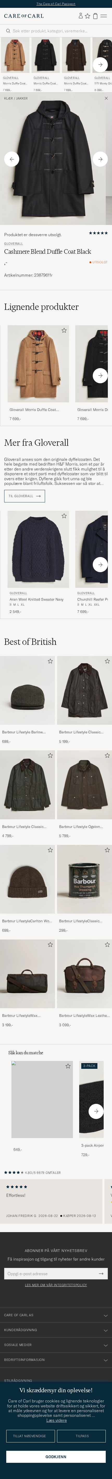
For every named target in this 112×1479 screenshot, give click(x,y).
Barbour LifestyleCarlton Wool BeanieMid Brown (27, 921)
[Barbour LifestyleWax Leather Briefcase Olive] (84, 1011)
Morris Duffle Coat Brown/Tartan (75, 83)
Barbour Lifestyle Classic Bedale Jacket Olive (22, 827)
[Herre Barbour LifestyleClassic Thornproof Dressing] (84, 879)
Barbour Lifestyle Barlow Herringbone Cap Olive (22, 732)
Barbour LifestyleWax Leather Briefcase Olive (83, 1015)
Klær (8, 98)
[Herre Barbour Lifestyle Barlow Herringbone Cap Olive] (27, 690)
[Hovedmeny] (103, 16)
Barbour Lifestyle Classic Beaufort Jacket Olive (80, 732)
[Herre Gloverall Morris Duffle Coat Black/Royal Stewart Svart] (46, 55)
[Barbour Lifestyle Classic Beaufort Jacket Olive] (84, 728)
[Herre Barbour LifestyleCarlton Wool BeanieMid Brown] (27, 879)
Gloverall (10, 78)
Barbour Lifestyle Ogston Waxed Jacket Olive (79, 827)
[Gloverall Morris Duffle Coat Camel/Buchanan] (38, 405)
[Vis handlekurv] (95, 16)
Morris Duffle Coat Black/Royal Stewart (45, 83)
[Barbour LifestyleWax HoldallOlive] (27, 1011)
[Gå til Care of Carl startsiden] (24, 16)
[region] (56, 1201)
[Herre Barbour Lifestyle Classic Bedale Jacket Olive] (27, 784)
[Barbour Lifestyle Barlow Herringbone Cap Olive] (27, 728)
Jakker (22, 98)
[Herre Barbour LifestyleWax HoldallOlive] (27, 973)
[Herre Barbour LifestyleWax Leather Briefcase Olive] (84, 973)
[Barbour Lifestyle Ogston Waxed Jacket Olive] (84, 822)
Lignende (41, 306)
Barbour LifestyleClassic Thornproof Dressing (79, 921)
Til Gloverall (21, 496)
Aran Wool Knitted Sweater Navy (36, 599)
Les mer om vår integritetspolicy (56, 1285)
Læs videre (56, 1420)
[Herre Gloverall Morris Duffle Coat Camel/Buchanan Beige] (15, 55)
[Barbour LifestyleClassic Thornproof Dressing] (84, 917)
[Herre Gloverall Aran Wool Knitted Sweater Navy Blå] (38, 549)
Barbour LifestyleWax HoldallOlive (20, 1015)
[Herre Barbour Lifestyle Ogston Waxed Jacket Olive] (84, 784)
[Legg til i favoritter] (63, 331)
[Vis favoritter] (87, 16)
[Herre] (42, 1099)
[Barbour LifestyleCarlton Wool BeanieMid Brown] (27, 917)
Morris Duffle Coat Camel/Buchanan (14, 83)
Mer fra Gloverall (36, 442)
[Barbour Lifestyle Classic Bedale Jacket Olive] (27, 822)
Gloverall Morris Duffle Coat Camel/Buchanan (33, 410)
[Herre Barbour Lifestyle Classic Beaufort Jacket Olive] (84, 690)
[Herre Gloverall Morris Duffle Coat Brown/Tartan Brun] (76, 55)
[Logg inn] (81, 16)
